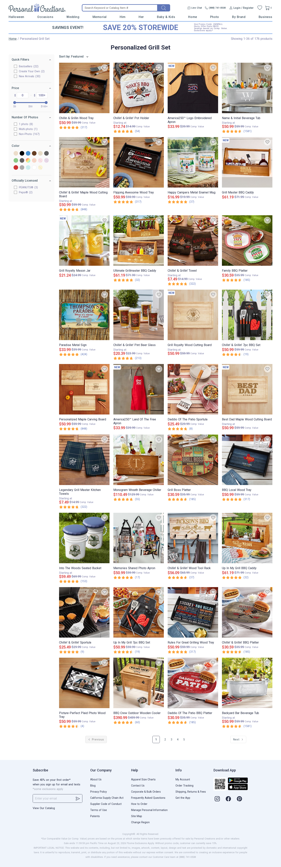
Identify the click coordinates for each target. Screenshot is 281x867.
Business (265, 17)
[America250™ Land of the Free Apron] (138, 389)
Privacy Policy (98, 791)
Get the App (182, 797)
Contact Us (138, 785)
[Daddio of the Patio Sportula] (193, 389)
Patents (95, 816)
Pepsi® (25, 192)
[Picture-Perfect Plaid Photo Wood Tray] (84, 683)
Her (141, 17)
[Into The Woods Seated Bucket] (84, 538)
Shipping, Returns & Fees (190, 791)
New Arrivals (29, 76)
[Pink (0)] (40, 160)
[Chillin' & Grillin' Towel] (193, 240)
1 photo (25, 124)
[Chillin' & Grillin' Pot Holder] (138, 88)
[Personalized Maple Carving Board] (84, 389)
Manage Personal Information (149, 810)
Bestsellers (28, 66)
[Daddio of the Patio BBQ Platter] (193, 683)
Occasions (45, 17)
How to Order (139, 803)
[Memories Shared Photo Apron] (138, 538)
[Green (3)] (16, 160)
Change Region (140, 822)
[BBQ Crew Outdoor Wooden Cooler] (138, 683)
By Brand (238, 17)
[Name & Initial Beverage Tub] (247, 88)
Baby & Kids (166, 17)
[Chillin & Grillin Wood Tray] (84, 88)
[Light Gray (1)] (22, 160)
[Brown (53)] (34, 153)
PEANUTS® (28, 187)
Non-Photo (29, 134)
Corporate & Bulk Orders (146, 791)
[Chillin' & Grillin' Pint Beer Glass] (138, 315)
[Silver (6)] (22, 167)
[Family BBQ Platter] (247, 240)
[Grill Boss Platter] (193, 460)
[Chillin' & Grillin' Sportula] (84, 612)
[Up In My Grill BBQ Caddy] (247, 538)
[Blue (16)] (28, 153)
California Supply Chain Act (106, 797)
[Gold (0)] (40, 153)
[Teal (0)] (28, 167)
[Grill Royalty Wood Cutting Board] (193, 315)
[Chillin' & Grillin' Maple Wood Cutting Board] (84, 162)
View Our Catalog (44, 808)
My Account (182, 779)
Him (123, 17)
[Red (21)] (16, 167)
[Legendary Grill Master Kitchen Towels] (84, 460)
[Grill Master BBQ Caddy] (247, 162)
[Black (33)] (22, 153)
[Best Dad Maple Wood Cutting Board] (247, 389)
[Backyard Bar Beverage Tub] (247, 683)
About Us (96, 779)
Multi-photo (28, 129)
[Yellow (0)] (40, 167)
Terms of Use (98, 810)
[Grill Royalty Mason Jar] (84, 240)
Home (192, 17)
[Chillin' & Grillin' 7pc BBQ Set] (247, 315)
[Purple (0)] (46, 160)
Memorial (100, 17)
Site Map (136, 816)
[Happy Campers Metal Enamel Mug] (193, 162)
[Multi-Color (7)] (28, 160)
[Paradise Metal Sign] (84, 315)
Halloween (16, 17)
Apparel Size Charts (143, 779)
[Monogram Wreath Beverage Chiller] (138, 460)
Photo (214, 17)
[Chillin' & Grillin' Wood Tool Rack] (193, 538)
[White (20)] (34, 167)
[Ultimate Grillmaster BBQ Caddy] (138, 240)
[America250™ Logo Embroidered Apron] (193, 88)
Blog (93, 785)
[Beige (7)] (16, 153)
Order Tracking (184, 785)
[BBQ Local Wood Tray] (247, 460)
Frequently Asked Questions (148, 797)
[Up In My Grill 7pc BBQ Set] (138, 612)
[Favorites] (260, 8)
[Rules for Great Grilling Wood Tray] (193, 612)
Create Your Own (31, 71)
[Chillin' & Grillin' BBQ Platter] (247, 612)
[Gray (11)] (46, 153)
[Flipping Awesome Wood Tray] (138, 162)
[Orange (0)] (34, 160)
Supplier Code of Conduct (106, 803)
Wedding (72, 17)
